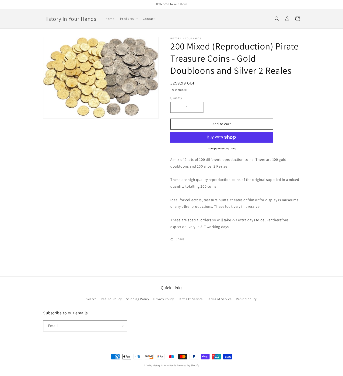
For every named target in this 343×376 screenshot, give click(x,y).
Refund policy (246, 299)
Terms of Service (219, 299)
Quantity (176, 98)
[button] (128, 19)
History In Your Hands (164, 365)
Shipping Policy (137, 299)
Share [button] (180, 239)
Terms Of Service (190, 299)
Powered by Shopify (188, 365)
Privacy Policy (163, 299)
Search (91, 299)
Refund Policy (111, 299)
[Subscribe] (122, 325)
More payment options (221, 148)
